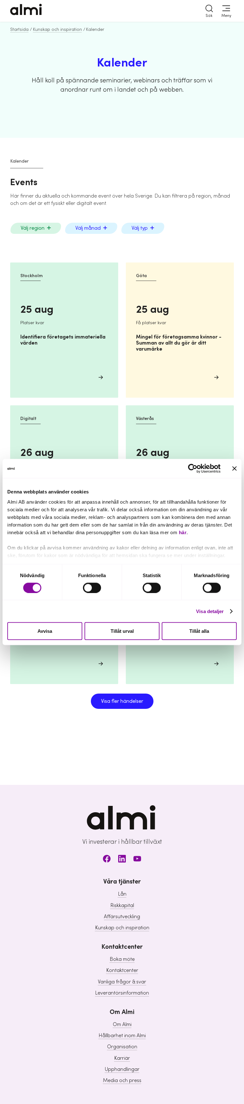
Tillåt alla (199, 631)
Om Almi (122, 1024)
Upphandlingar (122, 1069)
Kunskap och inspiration (57, 29)
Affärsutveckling (122, 916)
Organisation (122, 1047)
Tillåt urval (122, 631)
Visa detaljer (210, 611)
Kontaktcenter (122, 970)
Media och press (122, 1080)
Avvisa (44, 631)
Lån (122, 894)
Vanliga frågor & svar (122, 982)
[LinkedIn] (122, 859)
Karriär (122, 1058)
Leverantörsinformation (122, 993)
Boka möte (122, 959)
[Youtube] (137, 859)
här (183, 532)
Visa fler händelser (122, 701)
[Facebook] (107, 859)
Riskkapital (122, 905)
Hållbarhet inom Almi (122, 1035)
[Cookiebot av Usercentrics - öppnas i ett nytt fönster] (192, 468)
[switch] (92, 588)
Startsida (19, 29)
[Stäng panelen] (234, 468)
